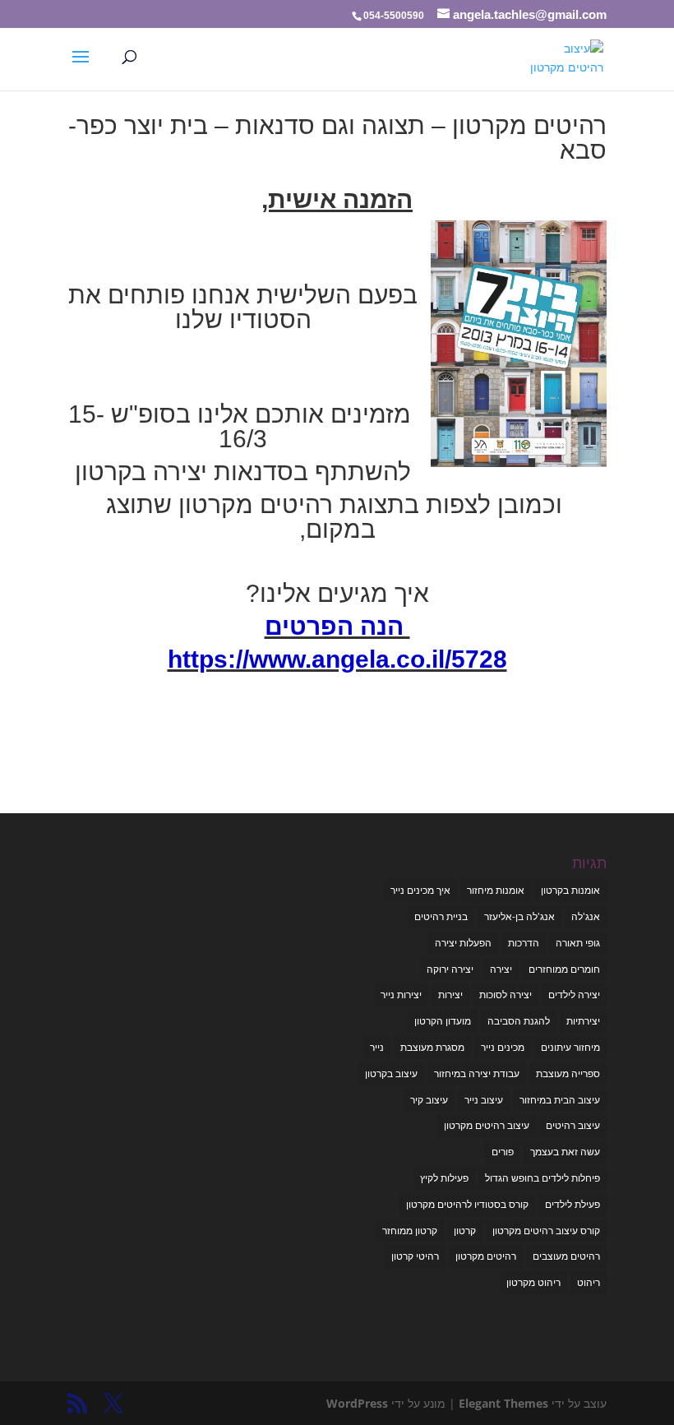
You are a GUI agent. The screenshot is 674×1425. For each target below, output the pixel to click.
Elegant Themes (503, 1403)
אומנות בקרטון (570, 890)
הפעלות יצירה (463, 943)
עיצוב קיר (429, 1100)
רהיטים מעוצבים (566, 1256)
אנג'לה (585, 916)
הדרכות (523, 943)
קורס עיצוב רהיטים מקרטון (546, 1231)
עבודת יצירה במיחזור (476, 1073)
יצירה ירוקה (450, 969)
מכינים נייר (502, 1047)
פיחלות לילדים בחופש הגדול (542, 1178)
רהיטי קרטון (415, 1256)
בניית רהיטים (441, 916)
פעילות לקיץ (444, 1178)
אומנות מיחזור (495, 890)
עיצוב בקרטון (391, 1073)
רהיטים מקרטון (485, 1256)
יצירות (450, 995)
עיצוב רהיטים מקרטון (486, 1125)
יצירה (501, 969)
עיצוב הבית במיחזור (559, 1100)
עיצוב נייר (483, 1100)
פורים (503, 1152)
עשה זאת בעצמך (565, 1152)
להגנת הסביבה (518, 1021)
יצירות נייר (401, 995)
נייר (377, 1047)
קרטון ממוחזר (409, 1231)
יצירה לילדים (574, 995)
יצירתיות (583, 1021)
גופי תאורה (578, 943)
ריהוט (588, 1282)
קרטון (465, 1231)
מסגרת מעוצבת (432, 1047)
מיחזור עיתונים (570, 1047)
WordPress (357, 1403)
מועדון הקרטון (442, 1021)
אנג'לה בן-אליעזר (519, 916)
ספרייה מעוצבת (568, 1073)
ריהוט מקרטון (533, 1282)
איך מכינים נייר (420, 890)
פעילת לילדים (572, 1204)
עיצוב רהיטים (573, 1125)
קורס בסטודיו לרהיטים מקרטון (467, 1204)
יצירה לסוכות (505, 995)
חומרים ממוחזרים (564, 969)
